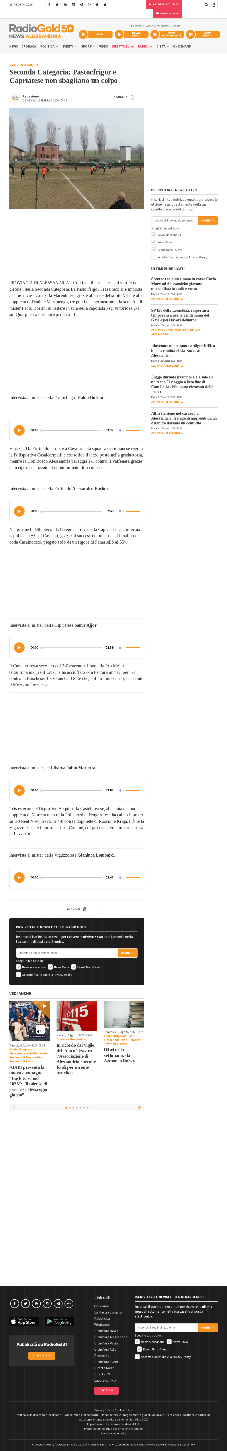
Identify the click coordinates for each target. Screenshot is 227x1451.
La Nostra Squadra (108, 1312)
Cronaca (29, 46)
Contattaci (106, 1390)
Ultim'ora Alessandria (110, 1337)
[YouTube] (65, 4)
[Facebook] (49, 4)
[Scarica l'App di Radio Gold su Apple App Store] (24, 1321)
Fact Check (173, 1415)
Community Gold (115, 1036)
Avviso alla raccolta (113, 1433)
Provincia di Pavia (21, 1061)
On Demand (182, 46)
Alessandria (29, 65)
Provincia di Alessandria (25, 1058)
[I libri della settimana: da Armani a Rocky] (124, 1014)
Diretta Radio (104, 1368)
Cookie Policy (124, 1410)
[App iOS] (105, 4)
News (13, 46)
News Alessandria (34, 967)
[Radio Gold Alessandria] (41, 30)
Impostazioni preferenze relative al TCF (113, 1424)
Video (103, 46)
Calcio (13, 65)
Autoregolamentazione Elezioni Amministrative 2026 (113, 1419)
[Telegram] (81, 4)
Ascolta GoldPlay (166, 4)
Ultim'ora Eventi (106, 1361)
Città (161, 46)
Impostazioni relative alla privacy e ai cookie (113, 1429)
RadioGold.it (62, 1445)
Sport (86, 46)
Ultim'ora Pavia (106, 1343)
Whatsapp (102, 1324)
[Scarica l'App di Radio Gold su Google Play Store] (59, 1321)
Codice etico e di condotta (81, 1415)
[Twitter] (57, 4)
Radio (143, 46)
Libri (132, 1036)
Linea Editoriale (111, 1415)
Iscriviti (128, 953)
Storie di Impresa (21, 1050)
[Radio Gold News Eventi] (203, 34)
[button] (19, 430)
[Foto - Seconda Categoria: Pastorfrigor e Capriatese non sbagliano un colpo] (76, 158)
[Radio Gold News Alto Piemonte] (167, 34)
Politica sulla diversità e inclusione (38, 1415)
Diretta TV (121, 46)
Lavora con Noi (105, 1380)
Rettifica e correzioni (197, 1415)
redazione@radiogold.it (152, 1445)
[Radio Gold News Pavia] (132, 34)
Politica (47, 46)
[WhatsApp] (89, 4)
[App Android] (97, 4)
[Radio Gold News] (96, 34)
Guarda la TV (169, 13)
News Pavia (61, 967)
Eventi (68, 46)
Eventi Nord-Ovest (89, 967)
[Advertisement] (76, 244)
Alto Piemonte (37, 1054)
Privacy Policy (63, 975)
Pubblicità (102, 1318)
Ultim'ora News (106, 1331)
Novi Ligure (173, 330)
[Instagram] (73, 4)
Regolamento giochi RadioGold (143, 1415)
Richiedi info (42, 1355)
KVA (193, 1445)
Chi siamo (101, 1306)
